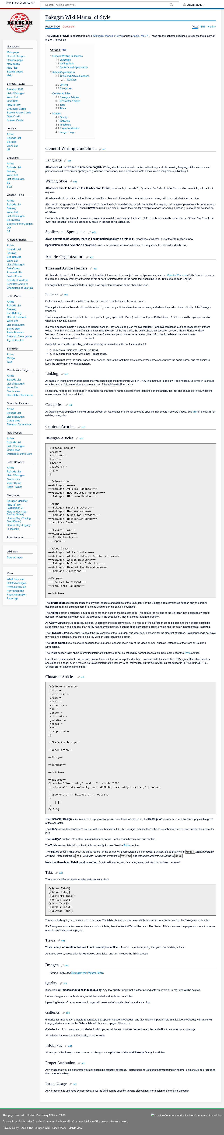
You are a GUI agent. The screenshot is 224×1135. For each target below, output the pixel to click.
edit (104, 149)
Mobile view (75, 1128)
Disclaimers (59, 1128)
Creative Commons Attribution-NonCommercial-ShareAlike (66, 1121)
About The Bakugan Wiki (35, 1128)
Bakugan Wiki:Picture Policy (87, 972)
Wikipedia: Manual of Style (108, 35)
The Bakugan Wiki (19, 3)
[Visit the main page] (19, 23)
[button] (54, 50)
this (195, 411)
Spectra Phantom (177, 275)
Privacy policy (11, 1128)
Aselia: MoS (139, 35)
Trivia (187, 653)
